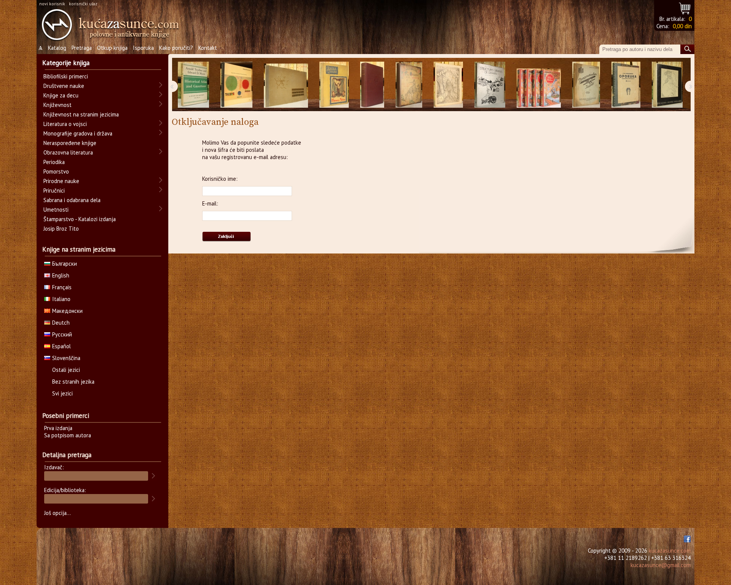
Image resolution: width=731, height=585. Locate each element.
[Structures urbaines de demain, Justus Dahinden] (489, 85)
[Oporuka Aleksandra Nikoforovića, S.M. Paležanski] (625, 85)
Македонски (67, 310)
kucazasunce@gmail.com (660, 565)
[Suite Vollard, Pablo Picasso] (667, 85)
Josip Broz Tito (61, 228)
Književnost (57, 104)
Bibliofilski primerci (65, 76)
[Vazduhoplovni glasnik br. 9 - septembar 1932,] (586, 85)
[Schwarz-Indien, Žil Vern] (334, 85)
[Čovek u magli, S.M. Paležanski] (448, 85)
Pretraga (82, 47)
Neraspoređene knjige (69, 143)
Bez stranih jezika (73, 381)
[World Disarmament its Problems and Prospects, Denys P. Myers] (372, 85)
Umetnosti (56, 209)
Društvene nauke (63, 85)
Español (61, 346)
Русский (62, 334)
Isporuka (143, 47)
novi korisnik (52, 3)
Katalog (57, 47)
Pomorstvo (56, 171)
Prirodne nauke (61, 181)
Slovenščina (66, 358)
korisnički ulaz (83, 3)
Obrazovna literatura (68, 152)
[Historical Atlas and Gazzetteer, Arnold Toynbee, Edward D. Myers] (193, 85)
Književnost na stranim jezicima (81, 114)
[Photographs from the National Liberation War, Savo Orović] (286, 85)
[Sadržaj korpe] (685, 7)
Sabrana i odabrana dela (72, 200)
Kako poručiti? (176, 47)
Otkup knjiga (112, 47)
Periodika (54, 162)
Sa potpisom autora (67, 435)
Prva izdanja (58, 428)
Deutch (61, 322)
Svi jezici (62, 393)
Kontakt (207, 47)
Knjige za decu (60, 95)
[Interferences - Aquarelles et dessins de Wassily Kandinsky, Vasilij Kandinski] (236, 85)
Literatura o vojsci (65, 124)
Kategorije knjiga (65, 63)
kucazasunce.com (670, 550)
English (60, 275)
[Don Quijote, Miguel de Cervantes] (409, 85)
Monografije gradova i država (77, 133)
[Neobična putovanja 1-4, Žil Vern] (539, 85)
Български (64, 263)
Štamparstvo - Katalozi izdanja (79, 219)
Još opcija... (57, 512)
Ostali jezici (66, 369)
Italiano (61, 299)
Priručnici (54, 190)
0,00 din (682, 26)
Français (62, 287)
